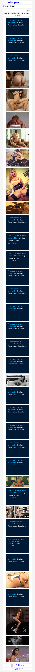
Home (6, 6)
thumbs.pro (11, 2)
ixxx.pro (17, 13)
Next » (21, 665)
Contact (21, 668)
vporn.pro (18, 15)
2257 (13, 668)
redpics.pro (25, 13)
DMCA (16, 668)
